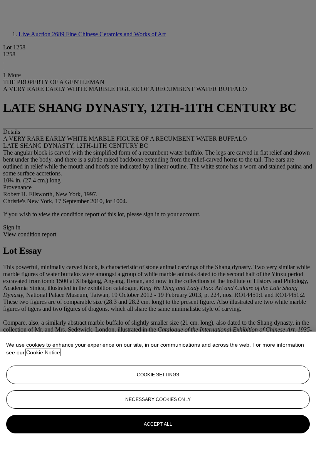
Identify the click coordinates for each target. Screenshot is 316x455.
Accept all (158, 424)
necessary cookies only (158, 399)
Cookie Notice (43, 352)
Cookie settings (158, 374)
